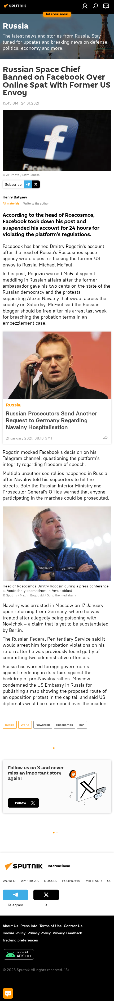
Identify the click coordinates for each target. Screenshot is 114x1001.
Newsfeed (43, 725)
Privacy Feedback (67, 933)
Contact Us (73, 925)
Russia (13, 405)
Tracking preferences (20, 940)
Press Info (28, 925)
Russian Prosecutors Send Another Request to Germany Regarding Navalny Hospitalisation (51, 420)
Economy (71, 880)
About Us (10, 925)
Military (94, 880)
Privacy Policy (39, 933)
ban (82, 725)
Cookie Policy (14, 933)
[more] (105, 437)
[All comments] (8, 993)
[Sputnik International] (16, 8)
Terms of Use (51, 925)
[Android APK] (19, 955)
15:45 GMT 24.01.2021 (21, 103)
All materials (11, 203)
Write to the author (36, 203)
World (25, 725)
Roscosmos (64, 725)
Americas (30, 880)
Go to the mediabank (61, 595)
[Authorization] (85, 6)
